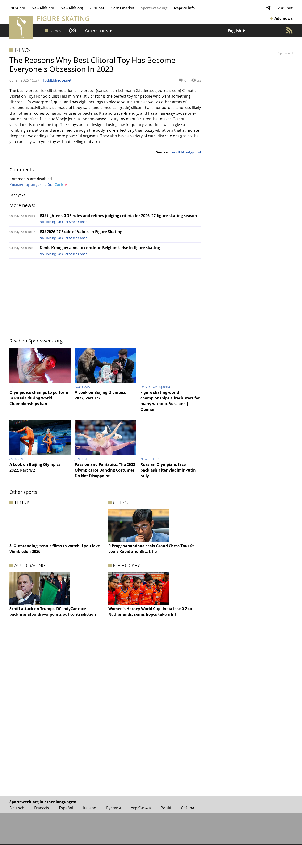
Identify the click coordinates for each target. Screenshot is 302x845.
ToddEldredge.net (57, 80)
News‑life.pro (43, 7)
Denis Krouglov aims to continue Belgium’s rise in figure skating (100, 247)
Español (66, 807)
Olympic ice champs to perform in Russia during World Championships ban (38, 398)
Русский (113, 807)
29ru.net (96, 7)
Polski (166, 807)
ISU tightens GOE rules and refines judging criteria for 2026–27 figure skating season (118, 215)
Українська (141, 807)
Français (41, 807)
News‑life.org (72, 7)
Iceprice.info (184, 7)
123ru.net (284, 7)
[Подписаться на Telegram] (268, 8)
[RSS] (289, 30)
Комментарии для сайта (38, 184)
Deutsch (16, 807)
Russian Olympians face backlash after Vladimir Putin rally (168, 470)
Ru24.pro (17, 7)
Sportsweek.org (154, 7)
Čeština (187, 807)
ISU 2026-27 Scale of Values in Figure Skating (81, 231)
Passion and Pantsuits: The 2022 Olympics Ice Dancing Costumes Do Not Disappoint (105, 470)
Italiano (89, 807)
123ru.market (122, 7)
